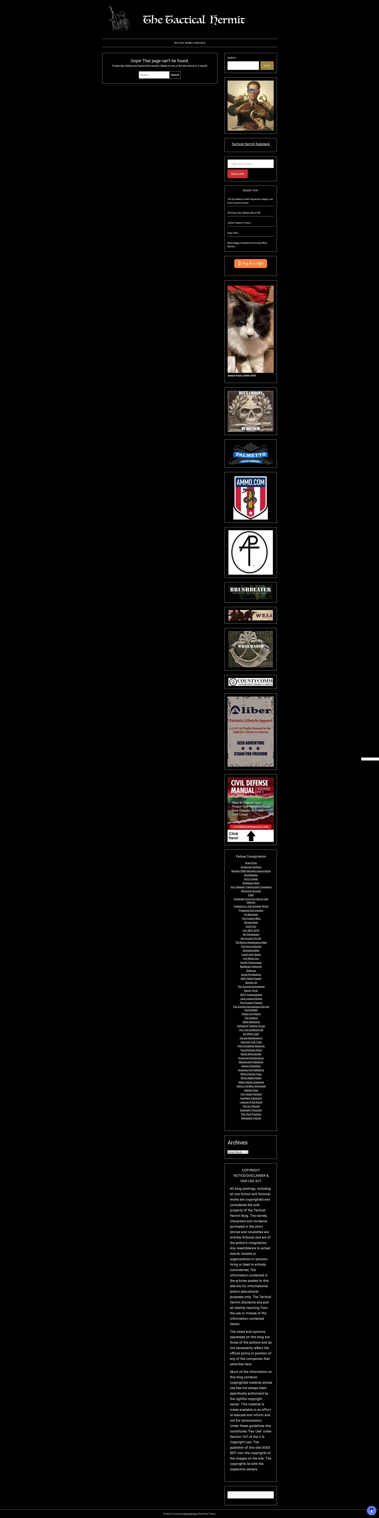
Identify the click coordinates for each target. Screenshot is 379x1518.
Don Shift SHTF (251, 930)
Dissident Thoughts (251, 1110)
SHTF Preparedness (251, 994)
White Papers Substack (251, 1082)
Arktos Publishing (251, 1066)
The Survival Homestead (251, 986)
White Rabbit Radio (251, 1078)
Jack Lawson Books (251, 998)
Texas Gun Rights (251, 1013)
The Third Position (251, 1114)
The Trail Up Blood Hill (251, 1029)
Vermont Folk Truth (251, 1042)
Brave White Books (251, 1054)
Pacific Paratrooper (251, 962)
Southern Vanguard (251, 1098)
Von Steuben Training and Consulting (251, 887)
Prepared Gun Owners (251, 910)
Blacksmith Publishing (251, 1062)
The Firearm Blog (251, 918)
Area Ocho (251, 862)
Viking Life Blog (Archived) (251, 1086)
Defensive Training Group (251, 1025)
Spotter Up (251, 982)
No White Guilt (251, 1033)
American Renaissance (251, 1058)
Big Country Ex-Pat (251, 938)
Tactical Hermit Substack (189, 43)
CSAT (251, 895)
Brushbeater (251, 875)
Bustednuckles (251, 950)
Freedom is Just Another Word (251, 906)
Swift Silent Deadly (251, 978)
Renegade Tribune (251, 1118)
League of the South (251, 1102)
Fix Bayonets (251, 914)
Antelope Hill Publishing (251, 1070)
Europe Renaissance (251, 1038)
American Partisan (251, 867)
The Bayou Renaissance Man (251, 942)
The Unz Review (251, 1106)
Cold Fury (251, 926)
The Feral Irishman (251, 946)
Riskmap (251, 970)
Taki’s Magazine (251, 1021)
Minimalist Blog (190, 1514)
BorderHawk (251, 922)
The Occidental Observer (251, 1046)
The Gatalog (251, 1017)
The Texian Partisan (251, 1094)
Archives (238, 1143)
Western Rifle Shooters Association (251, 871)
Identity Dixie (251, 1090)
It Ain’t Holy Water (251, 954)
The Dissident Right (251, 1050)
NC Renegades (251, 934)
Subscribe (237, 174)
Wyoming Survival (251, 891)
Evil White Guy (251, 958)
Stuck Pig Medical (251, 974)
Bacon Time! (251, 990)
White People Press (251, 1074)
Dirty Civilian (251, 879)
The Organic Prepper (251, 1002)
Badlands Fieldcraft (251, 966)
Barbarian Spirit (251, 883)
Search (232, 58)
